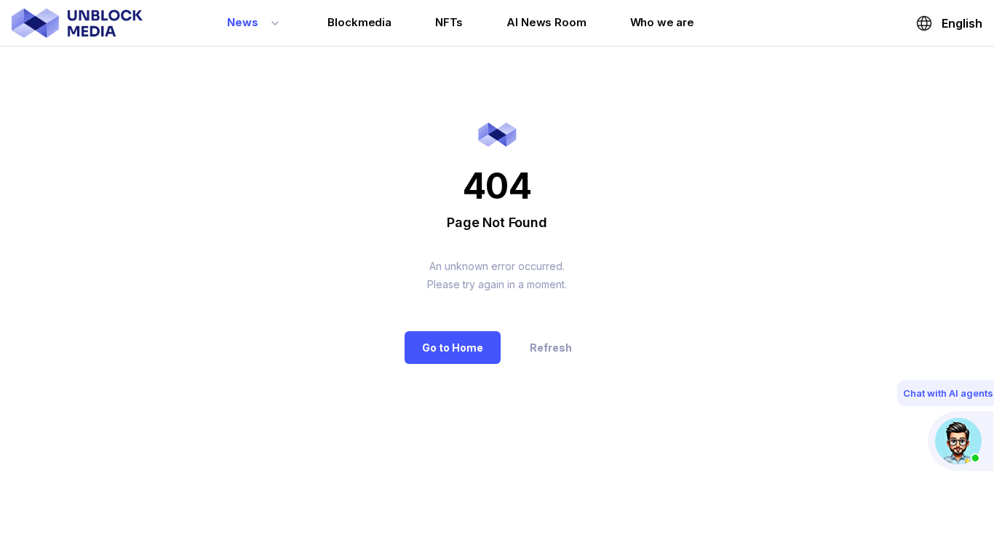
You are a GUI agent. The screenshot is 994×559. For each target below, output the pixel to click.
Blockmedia (359, 22)
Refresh (551, 347)
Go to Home (452, 347)
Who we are (662, 22)
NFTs (449, 22)
